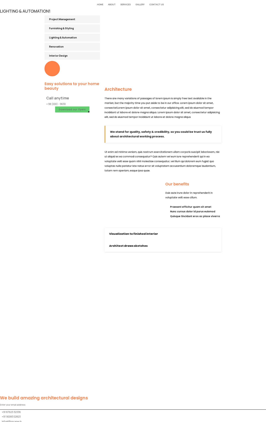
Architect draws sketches (128, 246)
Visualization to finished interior (133, 234)
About (112, 4)
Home (100, 4)
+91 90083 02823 (11, 416)
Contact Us (156, 4)
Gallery (140, 4)
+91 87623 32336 (11, 412)
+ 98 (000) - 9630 (56, 104)
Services (125, 4)
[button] (163, 234)
